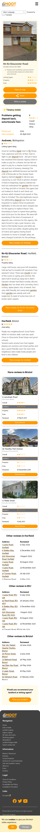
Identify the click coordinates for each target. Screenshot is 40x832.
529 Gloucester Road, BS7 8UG (8, 614)
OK (12, 827)
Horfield (6, 66)
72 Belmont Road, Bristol (9, 661)
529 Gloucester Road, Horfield (8, 558)
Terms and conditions (8, 815)
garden (25, 185)
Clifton (4, 399)
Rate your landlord (20, 699)
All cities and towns (9, 735)
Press (4, 768)
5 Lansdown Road (9, 397)
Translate (8, 15)
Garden (5, 284)
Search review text (8, 745)
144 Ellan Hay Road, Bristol (10, 667)
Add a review (6, 727)
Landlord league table (9, 742)
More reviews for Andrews (20, 243)
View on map (20, 89)
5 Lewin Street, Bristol (8, 673)
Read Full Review (20, 423)
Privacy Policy (7, 782)
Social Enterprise (8, 758)
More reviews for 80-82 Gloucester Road (20, 309)
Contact (5, 771)
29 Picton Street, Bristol (9, 655)
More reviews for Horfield (20, 360)
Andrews (6, 141)
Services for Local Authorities (12, 761)
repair (18, 151)
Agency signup (7, 732)
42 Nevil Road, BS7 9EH (10, 602)
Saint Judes (5, 503)
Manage (25, 827)
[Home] (9, 4)
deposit (15, 157)
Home (4, 725)
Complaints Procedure (10, 787)
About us (5, 766)
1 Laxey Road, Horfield (7, 546)
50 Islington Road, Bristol (9, 678)
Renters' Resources (9, 753)
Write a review (20, 101)
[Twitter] (20, 801)
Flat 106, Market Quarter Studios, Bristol (9, 648)
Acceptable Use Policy (10, 784)
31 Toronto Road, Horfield (9, 575)
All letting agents (8, 737)
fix (30, 151)
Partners (5, 756)
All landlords (6, 740)
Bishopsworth (5, 451)
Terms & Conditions (9, 779)
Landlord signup (7, 730)
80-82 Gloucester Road (14, 254)
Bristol (11, 66)
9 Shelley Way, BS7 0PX (10, 608)
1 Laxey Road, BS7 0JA (9, 596)
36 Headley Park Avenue (12, 449)
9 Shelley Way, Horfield (8, 552)
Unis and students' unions (11, 763)
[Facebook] (14, 801)
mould (18, 177)
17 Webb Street (8, 500)
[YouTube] (25, 801)
